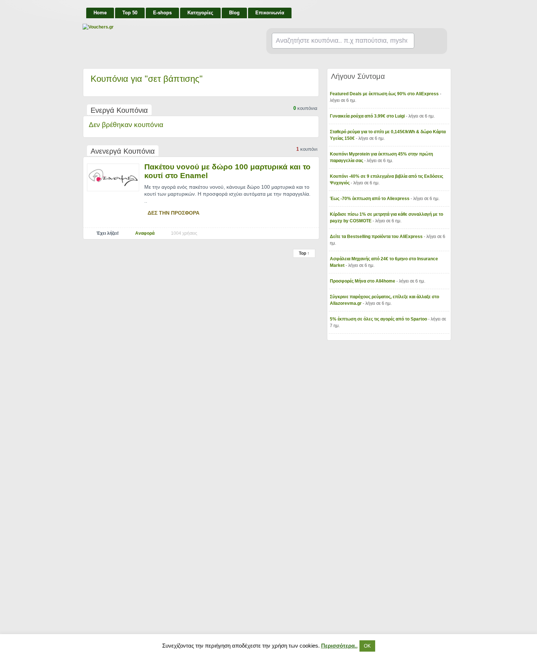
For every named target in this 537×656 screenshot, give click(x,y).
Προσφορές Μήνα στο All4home (363, 281)
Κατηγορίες (200, 12)
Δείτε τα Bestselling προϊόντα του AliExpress (377, 236)
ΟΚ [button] (367, 646)
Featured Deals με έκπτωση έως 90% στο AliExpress (385, 93)
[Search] (427, 41)
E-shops (162, 12)
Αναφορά (145, 233)
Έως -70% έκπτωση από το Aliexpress (370, 198)
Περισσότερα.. (339, 645)
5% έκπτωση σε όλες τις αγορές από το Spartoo (379, 319)
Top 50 (129, 12)
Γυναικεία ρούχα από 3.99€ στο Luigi (368, 116)
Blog (234, 12)
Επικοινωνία (269, 12)
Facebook (445, 9)
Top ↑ (304, 253)
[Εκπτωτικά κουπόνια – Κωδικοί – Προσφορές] (156, 27)
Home (100, 12)
